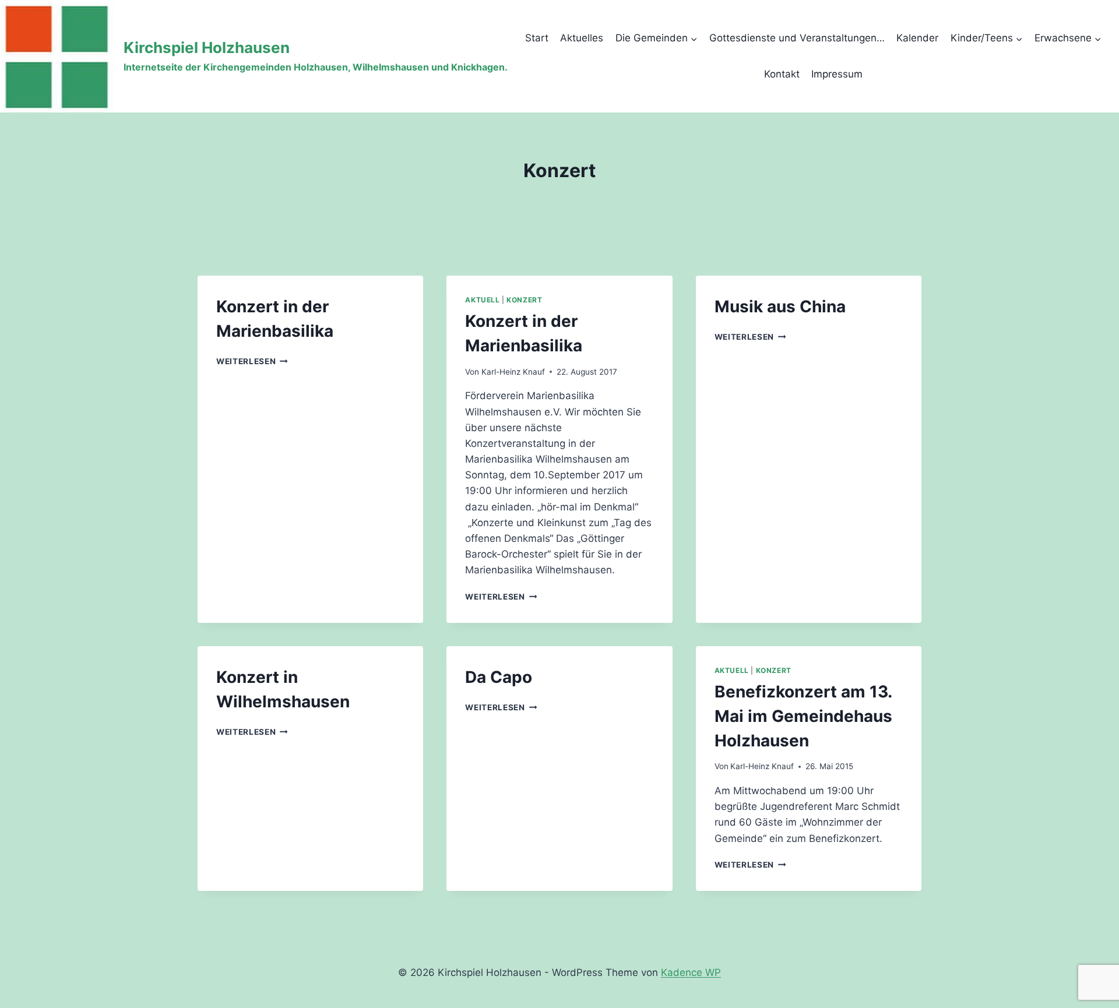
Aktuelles (581, 38)
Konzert (524, 299)
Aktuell (482, 299)
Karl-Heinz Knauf (513, 371)
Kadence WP (691, 972)
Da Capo (498, 677)
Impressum (837, 74)
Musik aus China (780, 306)
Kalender (917, 38)
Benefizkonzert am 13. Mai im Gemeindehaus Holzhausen (803, 716)
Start (536, 38)
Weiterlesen (252, 361)
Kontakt (782, 74)
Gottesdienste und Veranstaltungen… (797, 38)
